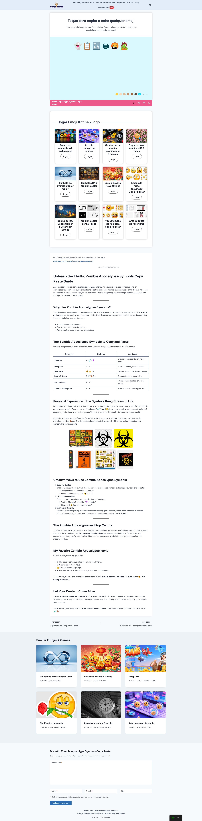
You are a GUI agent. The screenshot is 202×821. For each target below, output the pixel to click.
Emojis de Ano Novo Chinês (113, 184)
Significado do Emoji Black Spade (64, 624)
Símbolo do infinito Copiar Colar (65, 186)
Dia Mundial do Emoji (105, 2)
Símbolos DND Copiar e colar (89, 184)
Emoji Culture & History (62, 261)
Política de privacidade (115, 813)
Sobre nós (88, 811)
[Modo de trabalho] (143, 103)
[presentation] (65, 136)
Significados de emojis (51, 723)
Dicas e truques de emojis (83, 261)
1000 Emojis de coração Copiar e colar (136, 624)
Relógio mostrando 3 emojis (98, 723)
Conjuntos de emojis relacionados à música (113, 149)
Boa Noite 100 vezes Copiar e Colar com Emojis (65, 225)
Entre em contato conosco (106, 811)
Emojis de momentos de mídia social (65, 148)
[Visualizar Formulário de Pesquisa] (150, 5)
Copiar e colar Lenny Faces (89, 222)
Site (122, 791)
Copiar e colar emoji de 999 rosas (137, 148)
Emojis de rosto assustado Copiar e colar (137, 187)
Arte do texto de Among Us (136, 222)
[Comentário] (138, 103)
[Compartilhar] (133, 103)
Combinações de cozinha (83, 2)
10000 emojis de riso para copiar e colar (113, 223)
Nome (54, 791)
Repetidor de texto (125, 2)
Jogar (66, 157)
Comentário (56, 763)
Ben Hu (44, 681)
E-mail (89, 791)
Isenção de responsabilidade (90, 813)
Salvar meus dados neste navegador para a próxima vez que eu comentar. (80, 797)
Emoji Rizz (134, 676)
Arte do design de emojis (89, 148)
